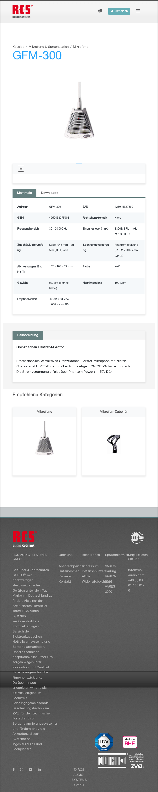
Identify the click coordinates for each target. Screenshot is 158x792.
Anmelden (121, 11)
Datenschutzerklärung (99, 571)
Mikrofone (80, 46)
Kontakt (65, 581)
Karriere (65, 576)
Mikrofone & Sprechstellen (49, 46)
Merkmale (24, 193)
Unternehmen (69, 571)
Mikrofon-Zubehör (114, 411)
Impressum (90, 566)
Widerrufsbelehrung (97, 581)
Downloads (49, 193)
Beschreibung (27, 335)
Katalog (18, 46)
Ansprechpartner (71, 566)
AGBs (86, 576)
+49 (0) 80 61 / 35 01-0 (136, 585)
